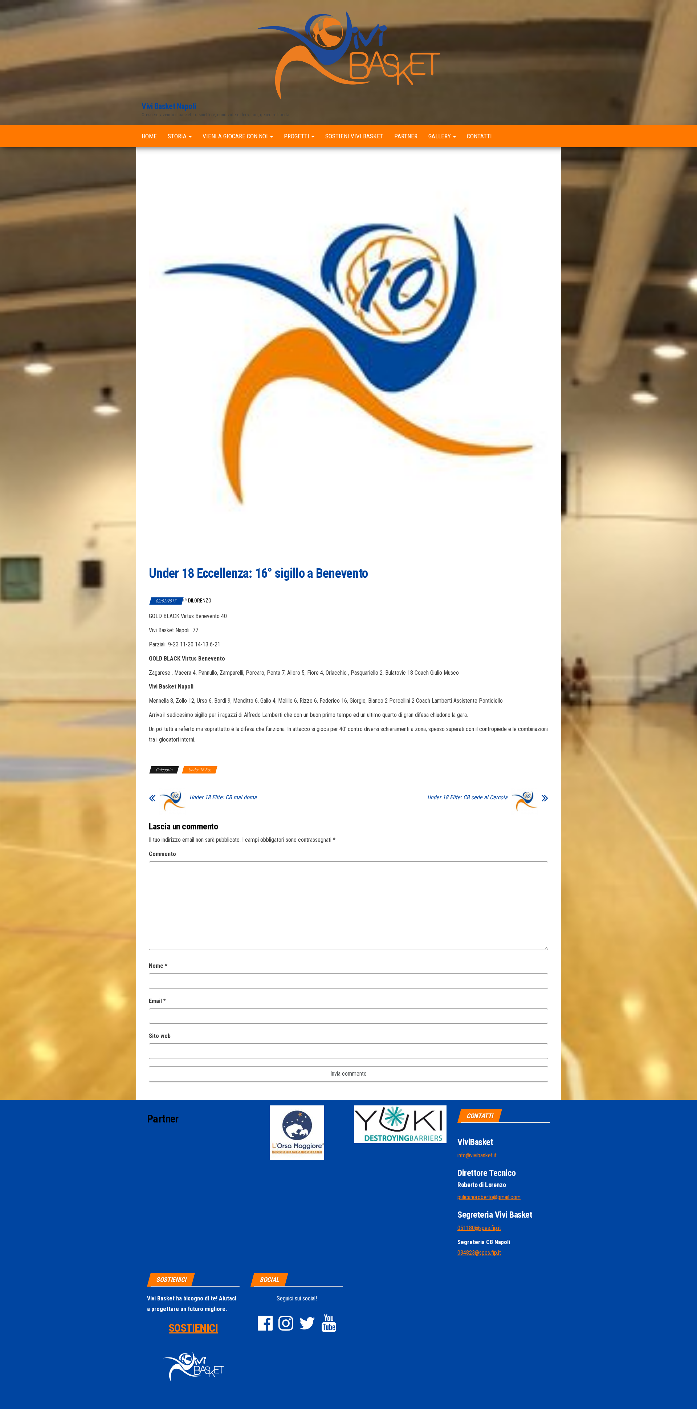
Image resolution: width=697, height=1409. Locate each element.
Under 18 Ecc (199, 769)
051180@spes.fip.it (479, 1228)
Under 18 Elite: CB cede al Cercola (467, 797)
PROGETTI (297, 136)
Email (157, 1001)
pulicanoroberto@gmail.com (489, 1197)
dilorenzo (199, 601)
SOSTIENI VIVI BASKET (354, 136)
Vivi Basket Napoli (169, 106)
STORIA (178, 136)
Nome (158, 965)
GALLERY (440, 136)
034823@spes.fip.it (479, 1252)
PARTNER (405, 136)
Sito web (160, 1035)
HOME (149, 136)
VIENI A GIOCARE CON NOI (236, 136)
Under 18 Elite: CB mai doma (223, 797)
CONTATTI (479, 136)
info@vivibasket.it (477, 1155)
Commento (162, 853)
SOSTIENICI (193, 1327)
